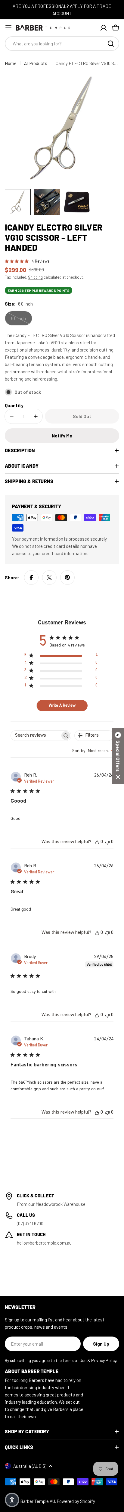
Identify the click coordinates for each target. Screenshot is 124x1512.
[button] (118, 756)
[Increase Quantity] (35, 416)
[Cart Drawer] (115, 27)
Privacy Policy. (104, 1360)
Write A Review (62, 705)
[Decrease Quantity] (11, 416)
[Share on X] (49, 577)
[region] (61, 656)
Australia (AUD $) (29, 1466)
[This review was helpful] (97, 842)
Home (11, 63)
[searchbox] (35, 735)
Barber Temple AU (37, 1501)
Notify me (62, 435)
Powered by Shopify (76, 1501)
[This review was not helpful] (107, 842)
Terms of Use (74, 1360)
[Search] (110, 43)
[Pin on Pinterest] (67, 577)
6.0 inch (18, 318)
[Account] (103, 27)
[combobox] (62, 43)
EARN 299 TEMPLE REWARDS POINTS (39, 290)
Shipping (35, 277)
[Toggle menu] (8, 27)
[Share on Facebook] (31, 577)
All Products (35, 63)
